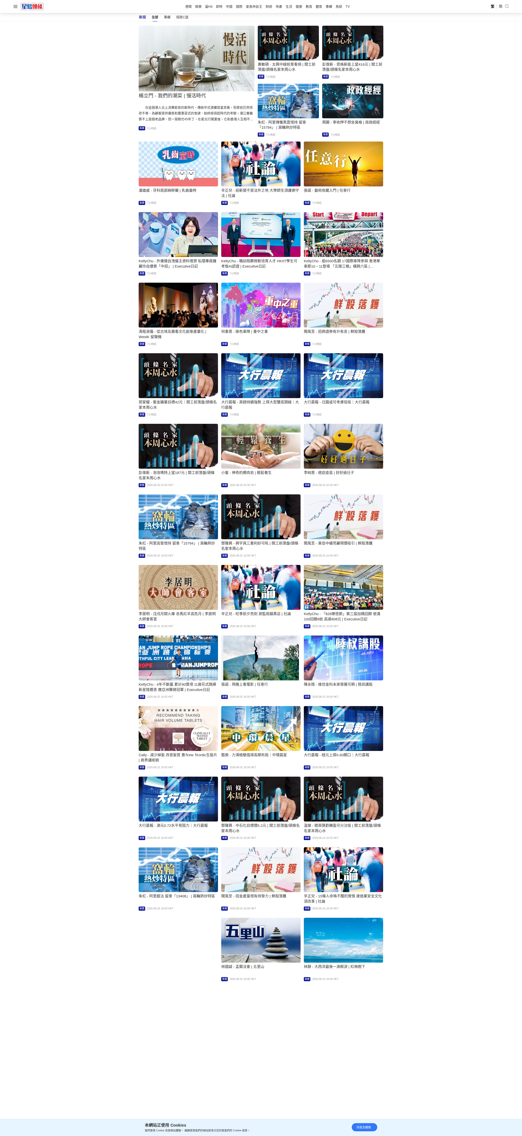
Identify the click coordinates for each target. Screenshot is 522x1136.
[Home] (32, 6)
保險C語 (182, 17)
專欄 (167, 17)
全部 (155, 17)
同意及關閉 (364, 1127)
